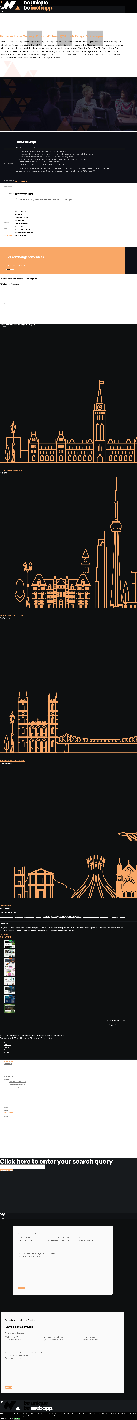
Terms (133, 1413)
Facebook (7, 1045)
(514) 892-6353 (6, 763)
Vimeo (6, 1052)
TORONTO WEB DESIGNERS (11, 616)
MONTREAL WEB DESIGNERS (12, 761)
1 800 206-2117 (5, 908)
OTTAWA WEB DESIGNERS (11, 470)
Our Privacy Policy (6, 1418)
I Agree (16, 1418)
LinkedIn (7, 1047)
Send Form (21, 1288)
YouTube (7, 1050)
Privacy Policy (34, 1038)
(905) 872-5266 (6, 618)
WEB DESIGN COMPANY (28, 913)
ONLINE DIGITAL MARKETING (70, 913)
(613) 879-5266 (5, 473)
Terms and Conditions (48, 1038)
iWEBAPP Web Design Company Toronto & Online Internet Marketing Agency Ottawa (38, 1035)
